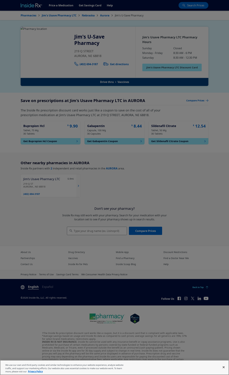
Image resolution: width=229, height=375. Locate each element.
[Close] (223, 367)
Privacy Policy (35, 371)
